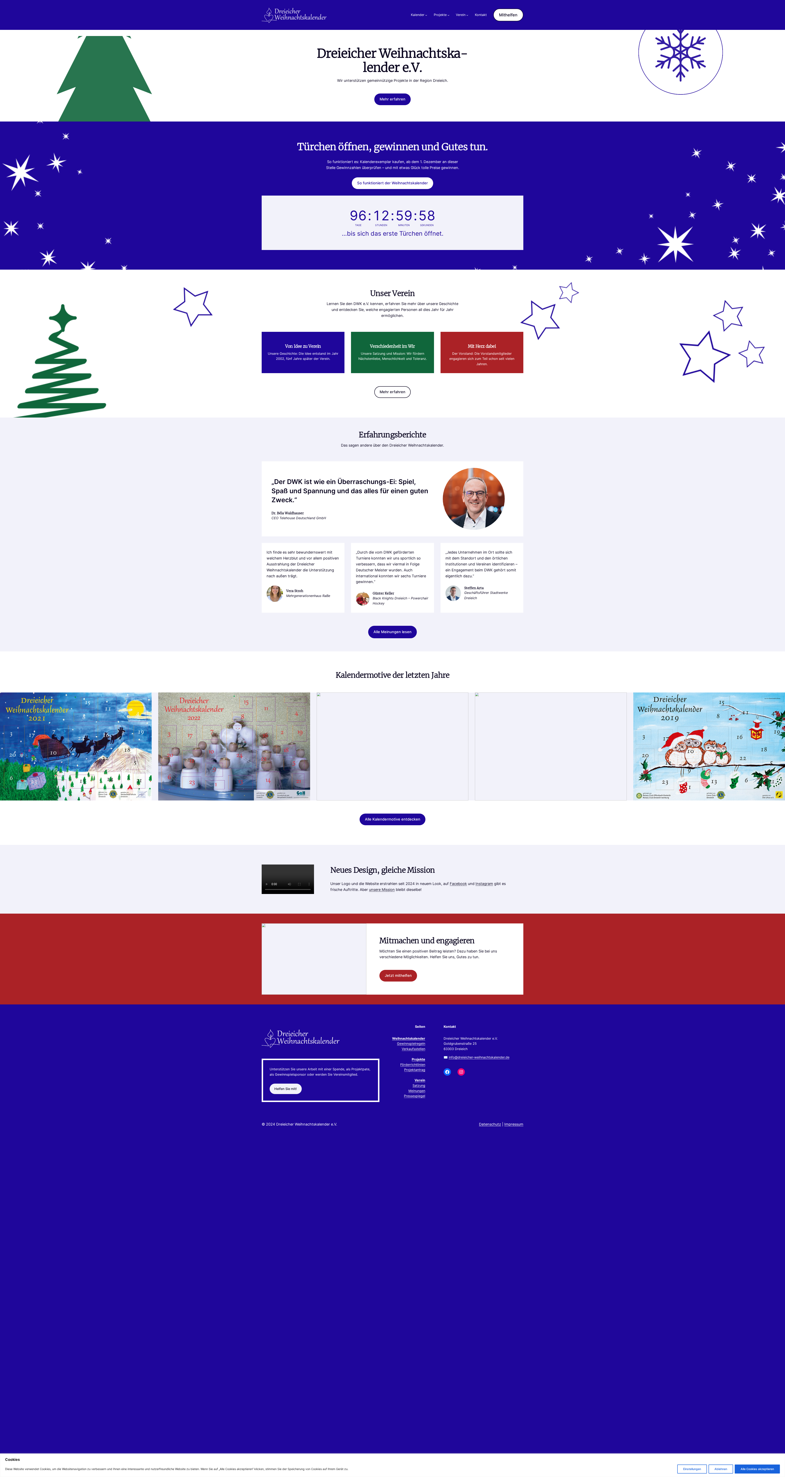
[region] (392, 1465)
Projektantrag (414, 1070)
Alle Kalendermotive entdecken (392, 819)
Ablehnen (720, 1469)
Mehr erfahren (392, 99)
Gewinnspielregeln (411, 1043)
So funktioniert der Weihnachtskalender (392, 183)
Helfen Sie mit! (285, 1089)
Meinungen (416, 1091)
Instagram (484, 883)
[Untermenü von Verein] (467, 15)
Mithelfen (508, 14)
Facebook (458, 883)
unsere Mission (382, 889)
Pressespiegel (414, 1096)
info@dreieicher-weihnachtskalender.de (479, 1057)
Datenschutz (490, 1124)
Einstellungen (692, 1469)
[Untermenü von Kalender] (426, 15)
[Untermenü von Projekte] (448, 15)
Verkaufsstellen (413, 1049)
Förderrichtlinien (412, 1065)
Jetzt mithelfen (398, 975)
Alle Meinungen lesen (392, 632)
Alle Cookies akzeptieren (757, 1469)
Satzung (419, 1085)
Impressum (513, 1124)
